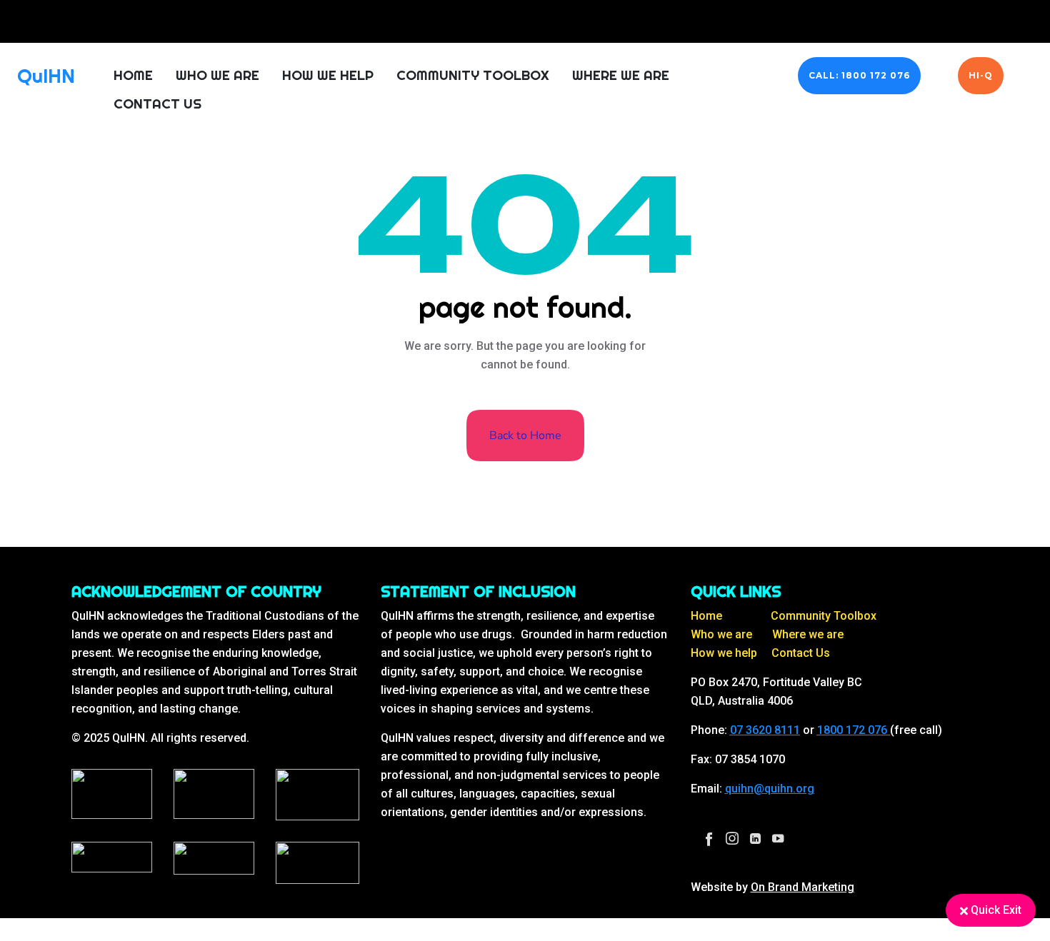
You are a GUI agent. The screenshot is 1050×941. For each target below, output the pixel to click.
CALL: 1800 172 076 (859, 75)
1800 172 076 (852, 730)
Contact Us (157, 103)
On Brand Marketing (802, 887)
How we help (724, 653)
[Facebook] (709, 838)
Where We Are (620, 75)
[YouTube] (777, 838)
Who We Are (217, 75)
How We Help (328, 75)
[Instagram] (732, 838)
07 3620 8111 (765, 730)
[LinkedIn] (755, 838)
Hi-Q (981, 75)
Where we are (808, 634)
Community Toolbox (472, 75)
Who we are (721, 634)
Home (133, 75)
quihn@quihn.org (769, 788)
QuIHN (46, 76)
